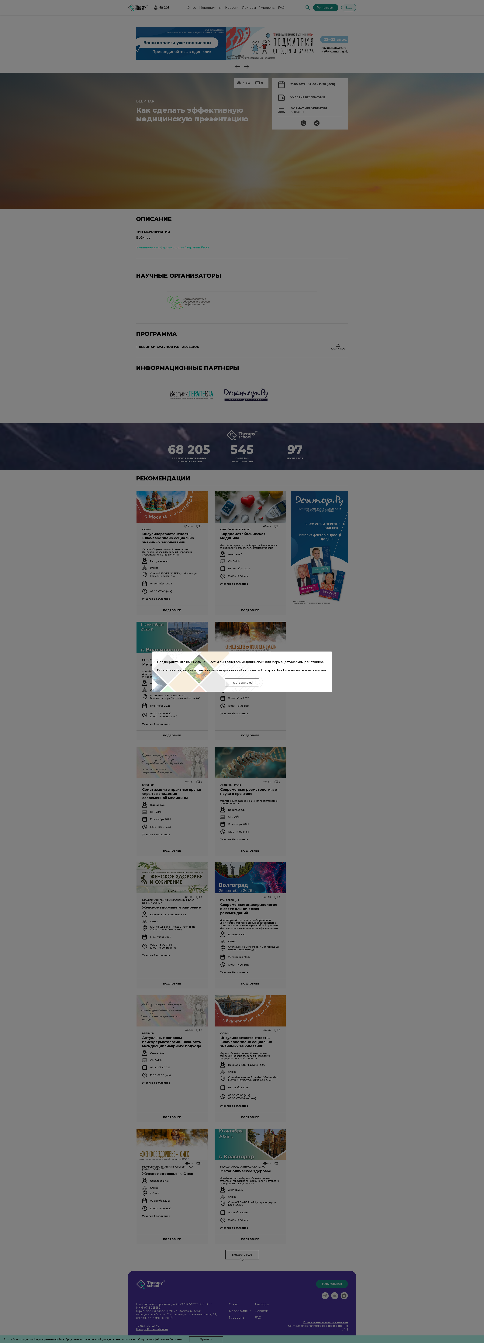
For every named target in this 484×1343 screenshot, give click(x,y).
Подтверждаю (242, 682)
